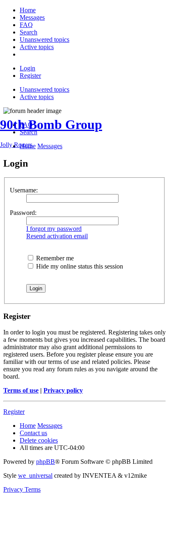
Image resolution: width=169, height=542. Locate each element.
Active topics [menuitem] (37, 96)
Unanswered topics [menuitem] (44, 89)
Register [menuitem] (30, 75)
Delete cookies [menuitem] (39, 440)
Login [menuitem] (27, 68)
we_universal (35, 475)
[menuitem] (28, 10)
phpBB (45, 461)
